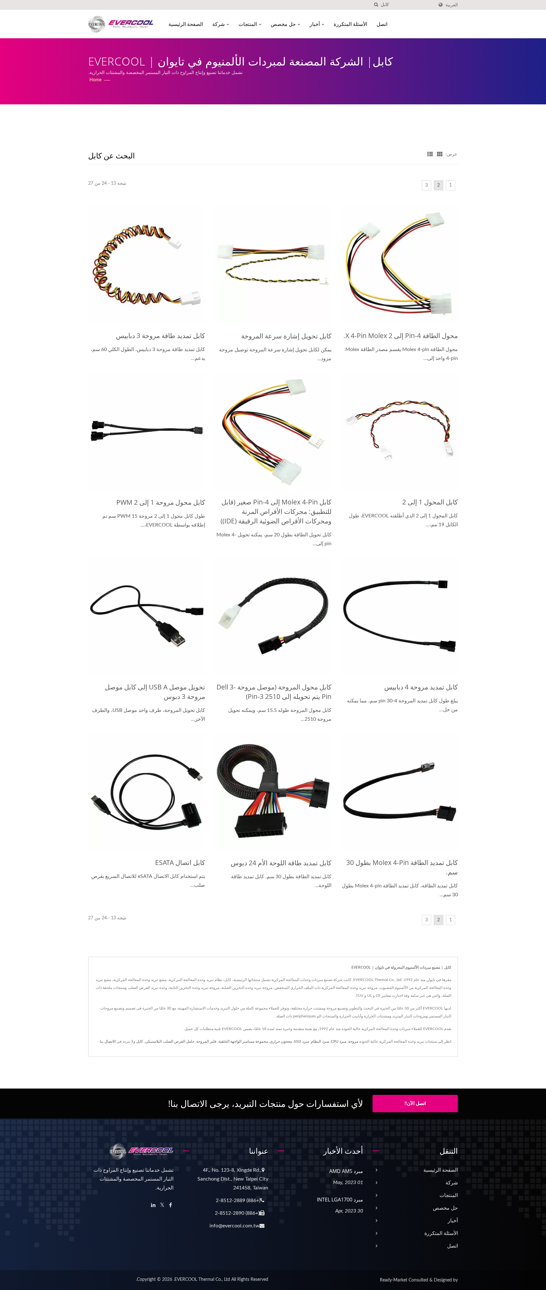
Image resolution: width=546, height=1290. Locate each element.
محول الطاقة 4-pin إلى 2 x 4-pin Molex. (400, 335)
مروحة (353, 1041)
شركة (219, 24)
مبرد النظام (320, 1041)
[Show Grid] (440, 154)
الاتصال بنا (108, 1041)
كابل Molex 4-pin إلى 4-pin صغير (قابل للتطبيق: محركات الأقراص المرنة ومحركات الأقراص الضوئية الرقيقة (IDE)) (276, 511)
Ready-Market (393, 1280)
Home (95, 80)
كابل (139, 1041)
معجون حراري (281, 1041)
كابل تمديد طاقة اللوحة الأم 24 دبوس (281, 862)
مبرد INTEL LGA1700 (340, 1199)
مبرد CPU (338, 1041)
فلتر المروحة (206, 1041)
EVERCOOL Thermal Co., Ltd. (201, 1279)
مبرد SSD (301, 1041)
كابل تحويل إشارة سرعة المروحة (286, 335)
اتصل (382, 24)
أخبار (315, 24)
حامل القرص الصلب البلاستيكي (169, 1041)
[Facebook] (170, 1205)
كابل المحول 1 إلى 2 (430, 501)
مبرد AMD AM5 (346, 1171)
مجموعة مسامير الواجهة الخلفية (243, 1041)
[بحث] (376, 5)
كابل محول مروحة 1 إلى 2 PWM (160, 502)
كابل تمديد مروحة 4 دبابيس (421, 686)
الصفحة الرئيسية (185, 24)
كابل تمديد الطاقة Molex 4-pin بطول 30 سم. (402, 867)
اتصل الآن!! (415, 1103)
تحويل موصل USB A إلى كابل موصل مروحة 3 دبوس (155, 691)
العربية (452, 5)
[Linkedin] (153, 1205)
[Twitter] (162, 1205)
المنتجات (248, 24)
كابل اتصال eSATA (180, 862)
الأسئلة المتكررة (350, 24)
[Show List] (430, 154)
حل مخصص (284, 24)
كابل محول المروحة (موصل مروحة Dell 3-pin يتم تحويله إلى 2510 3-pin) (273, 691)
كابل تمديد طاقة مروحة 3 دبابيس (160, 335)
